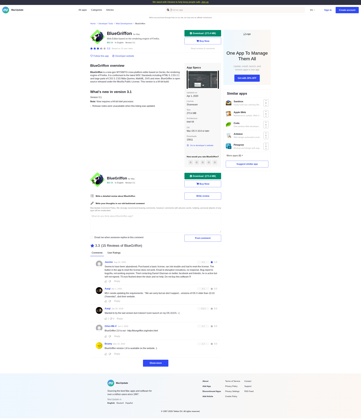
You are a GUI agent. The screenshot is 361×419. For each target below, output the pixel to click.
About (205, 381)
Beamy (108, 343)
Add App (206, 386)
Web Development (124, 23)
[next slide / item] (217, 80)
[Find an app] (168, 10)
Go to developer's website (201, 145)
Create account (347, 10)
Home (93, 23)
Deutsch (120, 403)
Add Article (207, 396)
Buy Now (204, 41)
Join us (205, 2)
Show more (156, 363)
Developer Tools (106, 23)
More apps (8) (234, 155)
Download (204, 33)
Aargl (107, 288)
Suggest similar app (247, 164)
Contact (247, 381)
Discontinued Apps (211, 391)
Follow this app (101, 56)
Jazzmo (109, 262)
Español (129, 403)
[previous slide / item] (189, 80)
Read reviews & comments (203, 48)
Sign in (328, 10)
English (111, 403)
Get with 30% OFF (247, 78)
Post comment (203, 238)
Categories (96, 9)
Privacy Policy (231, 386)
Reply (117, 281)
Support (247, 386)
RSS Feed (249, 391)
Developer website (124, 56)
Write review (202, 196)
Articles (110, 9)
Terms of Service (232, 381)
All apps (83, 9)
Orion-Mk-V (111, 326)
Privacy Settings (232, 391)
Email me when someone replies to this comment (118, 237)
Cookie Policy (231, 396)
